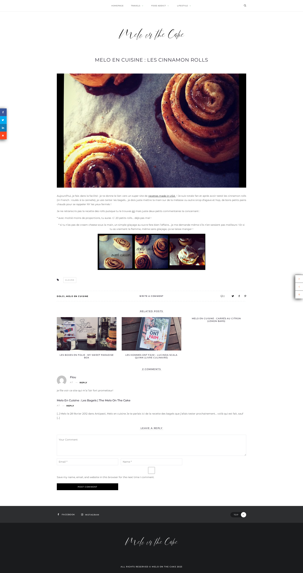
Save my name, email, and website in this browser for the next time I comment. (105, 477)
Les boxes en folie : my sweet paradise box (87, 356)
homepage (117, 6)
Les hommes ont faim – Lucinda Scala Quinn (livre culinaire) (151, 356)
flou (73, 377)
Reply (83, 383)
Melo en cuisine (77, 296)
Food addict (158, 6)
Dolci (61, 296)
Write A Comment (151, 296)
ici (133, 211)
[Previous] (299, 287)
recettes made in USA (162, 195)
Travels (135, 6)
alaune (69, 280)
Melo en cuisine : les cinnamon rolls (151, 60)
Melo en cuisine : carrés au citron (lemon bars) (216, 319)
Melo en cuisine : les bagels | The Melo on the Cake (93, 400)
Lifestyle (182, 6)
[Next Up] (299, 279)
